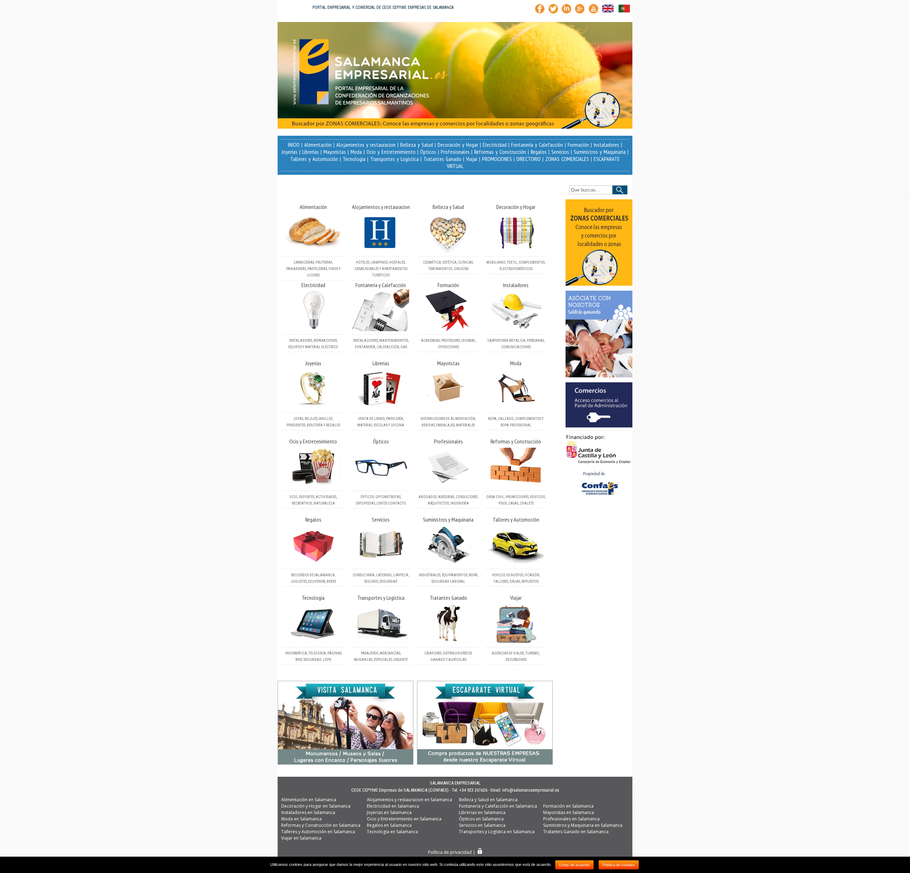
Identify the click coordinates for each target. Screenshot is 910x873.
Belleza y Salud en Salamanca (488, 800)
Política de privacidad (450, 852)
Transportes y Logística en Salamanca (497, 832)
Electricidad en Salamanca (393, 806)
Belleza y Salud (416, 144)
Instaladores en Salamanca (308, 812)
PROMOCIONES (497, 158)
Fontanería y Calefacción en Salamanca (498, 806)
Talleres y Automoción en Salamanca (318, 832)
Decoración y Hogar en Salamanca (315, 806)
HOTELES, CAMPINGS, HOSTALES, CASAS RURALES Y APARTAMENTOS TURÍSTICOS (380, 268)
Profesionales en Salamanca (571, 819)
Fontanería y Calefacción (537, 144)
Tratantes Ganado (442, 158)
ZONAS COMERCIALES (567, 158)
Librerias (310, 151)
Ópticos (428, 151)
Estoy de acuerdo (574, 865)
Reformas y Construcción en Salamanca (320, 825)
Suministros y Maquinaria (600, 151)
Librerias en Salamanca (482, 812)
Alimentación (318, 144)
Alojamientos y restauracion (366, 144)
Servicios (560, 151)
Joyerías (290, 151)
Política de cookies (619, 865)
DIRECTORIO (528, 158)
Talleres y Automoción (314, 158)
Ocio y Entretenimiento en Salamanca (404, 819)
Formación (578, 144)
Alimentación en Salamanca (308, 800)
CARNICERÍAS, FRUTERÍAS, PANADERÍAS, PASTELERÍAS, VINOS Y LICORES (313, 268)
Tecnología (354, 158)
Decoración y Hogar (458, 144)
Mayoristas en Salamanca (568, 812)
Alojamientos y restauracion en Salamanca (409, 800)
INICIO (294, 144)
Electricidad (495, 144)
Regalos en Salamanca (389, 825)
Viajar (471, 158)
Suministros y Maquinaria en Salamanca (582, 825)
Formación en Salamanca (568, 806)
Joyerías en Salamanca (389, 812)
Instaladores (606, 144)
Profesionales (455, 151)
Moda (356, 151)
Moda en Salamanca (301, 819)
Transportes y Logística (394, 158)
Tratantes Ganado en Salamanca (576, 832)
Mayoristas (334, 151)
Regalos (539, 151)
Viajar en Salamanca (301, 838)
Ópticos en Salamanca (481, 819)
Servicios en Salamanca (482, 825)
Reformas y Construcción (500, 151)
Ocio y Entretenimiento (391, 151)
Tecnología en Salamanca (392, 832)
